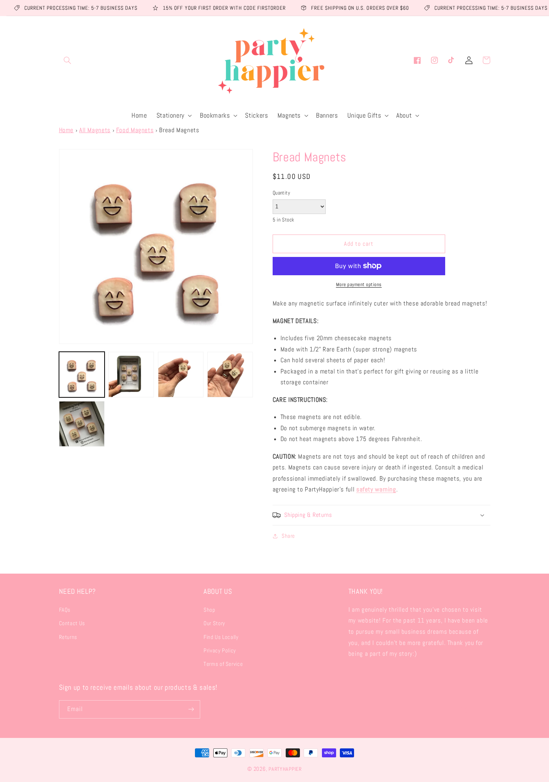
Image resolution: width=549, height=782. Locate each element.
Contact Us (72, 623)
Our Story (214, 623)
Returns (68, 637)
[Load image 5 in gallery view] (82, 424)
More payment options (359, 285)
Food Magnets (135, 130)
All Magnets (95, 130)
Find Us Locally (221, 637)
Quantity (281, 193)
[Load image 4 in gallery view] (230, 374)
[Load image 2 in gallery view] (131, 374)
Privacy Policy (220, 650)
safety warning (376, 489)
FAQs (65, 609)
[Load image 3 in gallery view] (181, 374)
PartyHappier (285, 769)
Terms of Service (223, 664)
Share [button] (288, 536)
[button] (67, 60)
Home (66, 130)
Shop (209, 609)
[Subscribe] (190, 709)
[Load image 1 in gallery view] (82, 374)
